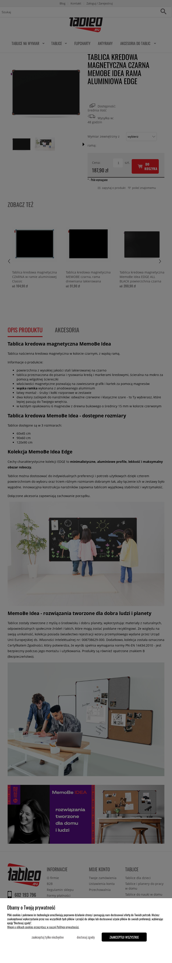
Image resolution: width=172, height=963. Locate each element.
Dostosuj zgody (86, 937)
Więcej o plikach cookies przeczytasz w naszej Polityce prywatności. (43, 927)
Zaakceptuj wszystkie (124, 937)
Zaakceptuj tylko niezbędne (48, 937)
